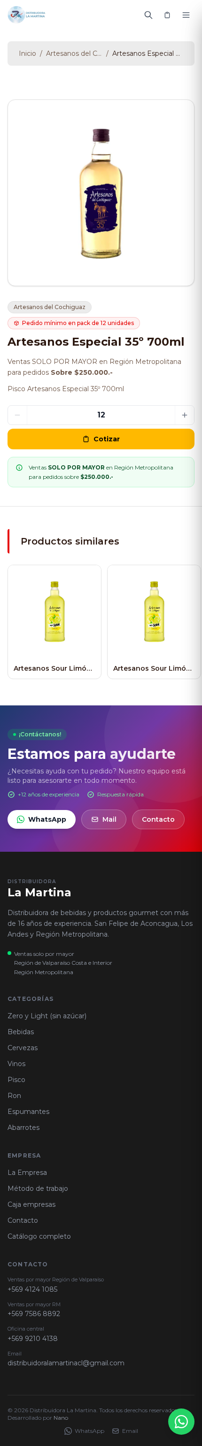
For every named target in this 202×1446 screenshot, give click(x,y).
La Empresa (27, 1172)
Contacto (158, 819)
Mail (109, 819)
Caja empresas (31, 1204)
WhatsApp (47, 819)
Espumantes (28, 1111)
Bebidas (21, 1032)
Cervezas (23, 1048)
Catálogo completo (39, 1236)
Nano (61, 1417)
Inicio (27, 53)
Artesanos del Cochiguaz (74, 53)
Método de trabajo (38, 1188)
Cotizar (106, 439)
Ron (14, 1095)
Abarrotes (23, 1127)
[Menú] (186, 15)
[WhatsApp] (181, 1421)
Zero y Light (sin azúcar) (47, 1016)
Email (130, 1430)
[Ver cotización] (167, 15)
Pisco (16, 1079)
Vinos (16, 1064)
